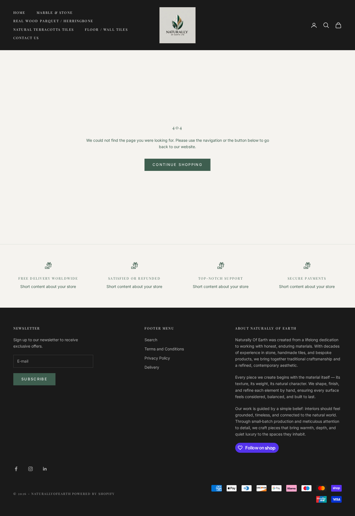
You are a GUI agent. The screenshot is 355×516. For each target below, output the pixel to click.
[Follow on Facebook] (16, 469)
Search (150, 339)
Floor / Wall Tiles (106, 29)
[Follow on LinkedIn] (45, 469)
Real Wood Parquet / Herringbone (53, 21)
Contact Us (26, 38)
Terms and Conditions (164, 348)
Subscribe (34, 379)
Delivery (151, 367)
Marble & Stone (55, 12)
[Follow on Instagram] (30, 469)
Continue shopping (177, 164)
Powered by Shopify (93, 494)
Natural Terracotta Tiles (43, 29)
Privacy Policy (157, 358)
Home (19, 12)
